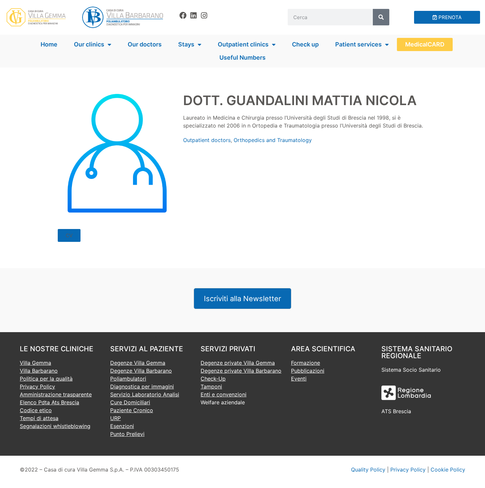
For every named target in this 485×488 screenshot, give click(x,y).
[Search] (381, 17)
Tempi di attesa (39, 418)
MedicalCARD (424, 44)
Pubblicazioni (307, 370)
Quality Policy (368, 469)
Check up (305, 44)
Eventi (299, 378)
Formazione (305, 362)
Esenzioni (122, 426)
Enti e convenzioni (223, 394)
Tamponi (211, 386)
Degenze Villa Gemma (137, 362)
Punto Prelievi (127, 434)
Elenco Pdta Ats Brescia (49, 402)
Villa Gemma (35, 362)
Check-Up (213, 378)
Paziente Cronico (131, 410)
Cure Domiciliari (130, 402)
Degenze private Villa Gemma (238, 362)
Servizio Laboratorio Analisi (144, 394)
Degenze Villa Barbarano (141, 370)
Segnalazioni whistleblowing (55, 426)
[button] (69, 235)
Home (49, 44)
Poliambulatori (128, 378)
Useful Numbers (242, 57)
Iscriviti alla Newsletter (242, 298)
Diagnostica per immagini (142, 386)
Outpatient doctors (207, 140)
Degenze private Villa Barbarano (241, 370)
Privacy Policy (37, 386)
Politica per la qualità (46, 378)
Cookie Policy (448, 469)
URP (115, 418)
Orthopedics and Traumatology (273, 140)
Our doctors (145, 44)
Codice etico (36, 410)
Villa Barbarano (39, 370)
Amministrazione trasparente (56, 394)
